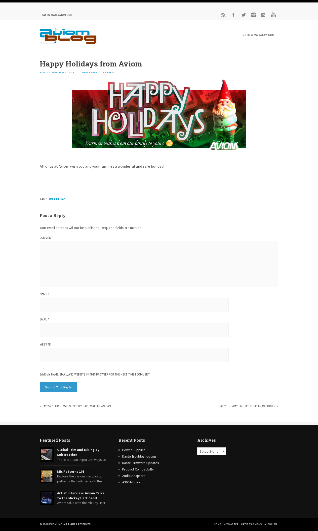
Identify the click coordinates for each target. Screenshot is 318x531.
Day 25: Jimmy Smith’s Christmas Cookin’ (247, 406)
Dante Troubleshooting (139, 456)
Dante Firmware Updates (140, 463)
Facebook (233, 15)
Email (44, 319)
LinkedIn (263, 15)
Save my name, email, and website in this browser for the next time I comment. (95, 374)
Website (45, 344)
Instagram (253, 15)
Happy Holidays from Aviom (91, 63)
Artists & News (251, 524)
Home (217, 524)
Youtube (273, 15)
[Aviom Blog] (68, 42)
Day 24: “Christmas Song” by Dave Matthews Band (77, 406)
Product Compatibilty (138, 469)
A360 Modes (131, 482)
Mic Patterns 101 (70, 471)
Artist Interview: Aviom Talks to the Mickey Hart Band (80, 495)
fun (50, 199)
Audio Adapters (133, 475)
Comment (46, 238)
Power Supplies (134, 450)
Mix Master (231, 524)
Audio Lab (270, 524)
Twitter (243, 15)
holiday (59, 199)
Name (44, 294)
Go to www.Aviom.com (57, 15)
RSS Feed (224, 15)
